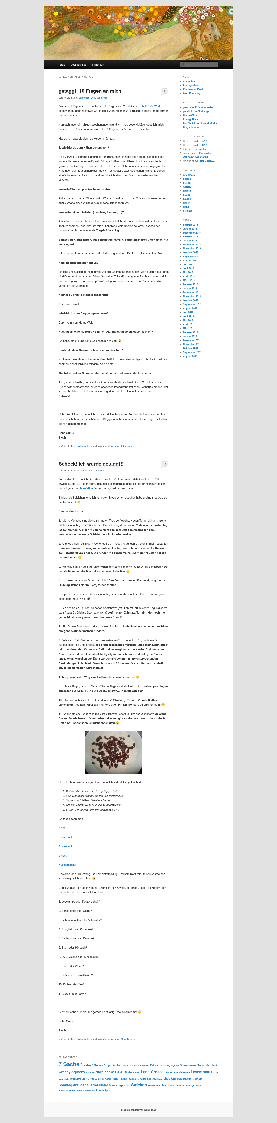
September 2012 (192, 304)
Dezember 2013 (192, 244)
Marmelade (64, 1079)
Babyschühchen (112, 1065)
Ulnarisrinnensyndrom (188, 1085)
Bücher (187, 182)
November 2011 (192, 344)
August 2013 (190, 260)
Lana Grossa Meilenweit (177, 1072)
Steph (104, 97)
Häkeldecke (105, 1071)
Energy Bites (190, 119)
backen (125, 1065)
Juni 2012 (188, 316)
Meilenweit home (82, 1078)
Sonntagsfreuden (72, 1085)
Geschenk (211, 1065)
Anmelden (189, 81)
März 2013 (189, 280)
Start (62, 64)
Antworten (127, 446)
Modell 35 (99, 1079)
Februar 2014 (190, 236)
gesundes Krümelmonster (198, 107)
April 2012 (189, 324)
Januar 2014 (190, 240)
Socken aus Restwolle (190, 1079)
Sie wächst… (201, 149)
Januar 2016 (190, 228)
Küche (186, 195)
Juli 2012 (188, 312)
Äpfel (107, 1090)
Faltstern (155, 1065)
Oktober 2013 (190, 252)
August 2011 (190, 356)
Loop (214, 1072)
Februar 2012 (190, 332)
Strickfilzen (154, 1085)
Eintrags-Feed (191, 85)
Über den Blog (78, 64)
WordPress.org (191, 93)
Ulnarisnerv (167, 1085)
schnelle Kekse (137, 1079)
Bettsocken (143, 1065)
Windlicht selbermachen (71, 1090)
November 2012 (192, 296)
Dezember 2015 (192, 232)
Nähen (186, 202)
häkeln (119, 1072)
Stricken (188, 210)
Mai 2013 (188, 272)
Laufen (187, 198)
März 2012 (189, 328)
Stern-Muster (97, 1085)
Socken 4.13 (200, 141)
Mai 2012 (188, 320)
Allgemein (83, 446)
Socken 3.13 (200, 145)
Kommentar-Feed (193, 89)
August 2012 (190, 308)
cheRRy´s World (151, 106)
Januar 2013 (190, 288)
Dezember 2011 (192, 340)
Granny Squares (72, 1071)
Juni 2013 (188, 268)
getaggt (115, 446)
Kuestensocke (67, 864)
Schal (124, 1079)
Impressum (98, 64)
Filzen (183, 1065)
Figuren (175, 1065)
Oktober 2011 (190, 348)
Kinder (128, 1072)
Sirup (160, 1079)
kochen (136, 1072)
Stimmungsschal (119, 1085)
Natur (186, 206)
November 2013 (192, 248)
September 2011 (192, 352)
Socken (170, 1078)
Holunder (90, 1072)
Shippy (63, 855)
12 (164, 464)
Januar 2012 (190, 336)
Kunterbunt (65, 837)
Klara (62, 828)
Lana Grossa (152, 1071)
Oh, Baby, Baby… (205, 161)
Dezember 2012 (192, 292)
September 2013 (192, 256)
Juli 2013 (188, 264)
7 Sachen (71, 1064)
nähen (116, 1079)
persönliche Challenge (196, 111)
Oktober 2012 (190, 300)
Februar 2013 (190, 284)
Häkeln (187, 190)
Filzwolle (191, 1065)
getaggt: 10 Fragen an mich (90, 90)
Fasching (165, 1065)
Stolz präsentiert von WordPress (138, 1109)
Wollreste (98, 1090)
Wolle (88, 1090)
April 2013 (189, 276)
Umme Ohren (190, 115)
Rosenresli (65, 846)
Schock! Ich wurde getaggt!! (91, 463)
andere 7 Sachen (93, 1065)
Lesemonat (200, 1071)
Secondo (152, 1079)
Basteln (187, 178)
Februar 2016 (190, 224)
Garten (187, 186)
